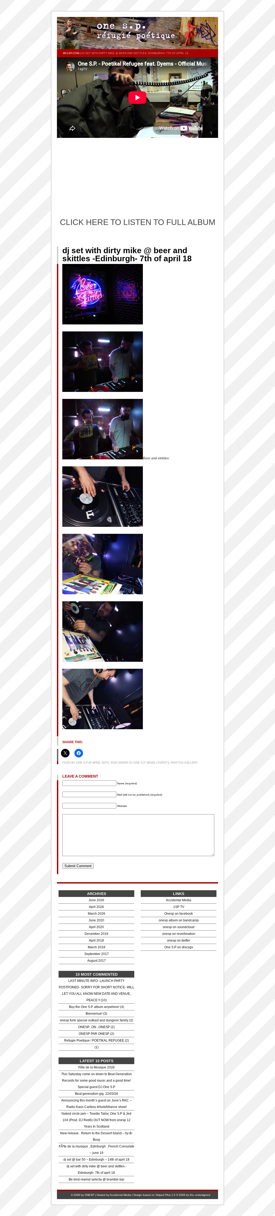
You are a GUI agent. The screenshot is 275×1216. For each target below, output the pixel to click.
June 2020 (96, 920)
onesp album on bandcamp (179, 920)
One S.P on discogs (178, 947)
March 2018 (96, 947)
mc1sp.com (71, 53)
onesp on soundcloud (178, 927)
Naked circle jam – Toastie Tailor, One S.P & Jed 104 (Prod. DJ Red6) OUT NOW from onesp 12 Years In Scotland (96, 1120)
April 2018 (96, 940)
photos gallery (184, 762)
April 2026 (96, 907)
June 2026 (96, 900)
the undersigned (200, 1194)
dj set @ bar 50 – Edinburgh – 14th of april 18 (96, 1159)
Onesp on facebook (178, 913)
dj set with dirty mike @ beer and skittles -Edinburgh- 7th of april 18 (127, 254)
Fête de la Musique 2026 (96, 1067)
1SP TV (178, 907)
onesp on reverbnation (178, 934)
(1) (97, 1047)
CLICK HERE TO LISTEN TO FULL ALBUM (137, 222)
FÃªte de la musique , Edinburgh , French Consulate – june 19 (96, 1150)
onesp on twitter (178, 940)
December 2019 (96, 934)
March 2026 (96, 913)
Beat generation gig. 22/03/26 (96, 1094)
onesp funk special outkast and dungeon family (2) (96, 1020)
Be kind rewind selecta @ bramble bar (96, 1179)
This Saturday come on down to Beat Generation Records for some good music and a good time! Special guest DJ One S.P (96, 1080)
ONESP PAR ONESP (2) (96, 1034)
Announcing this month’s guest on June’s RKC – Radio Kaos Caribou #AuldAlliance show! (96, 1104)
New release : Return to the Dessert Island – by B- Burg (96, 1136)
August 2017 (96, 961)
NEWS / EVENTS (158, 762)
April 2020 (96, 927)
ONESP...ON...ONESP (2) (96, 1027)
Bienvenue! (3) (96, 1013)
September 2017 (96, 954)
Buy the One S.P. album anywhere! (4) (96, 1007)
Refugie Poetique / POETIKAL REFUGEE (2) (96, 1040)
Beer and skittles (156, 458)
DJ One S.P (137, 762)
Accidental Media (178, 900)
